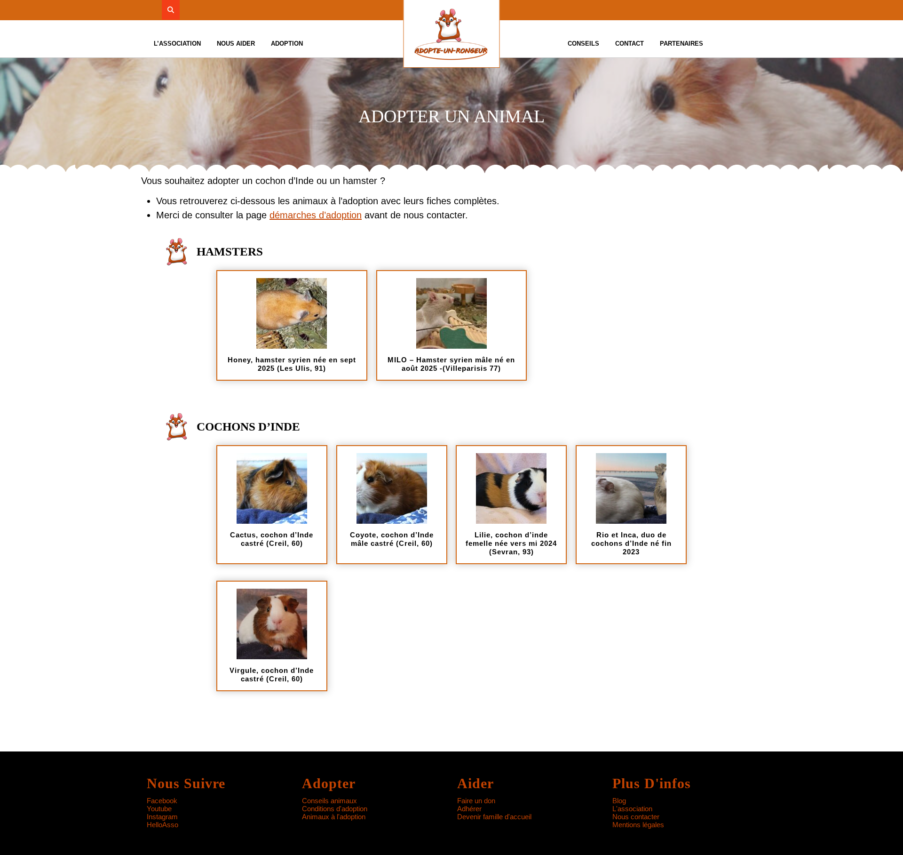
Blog (619, 801)
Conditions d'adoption (334, 809)
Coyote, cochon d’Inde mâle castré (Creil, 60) (392, 539)
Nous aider (236, 43)
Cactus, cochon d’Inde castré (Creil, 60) (271, 539)
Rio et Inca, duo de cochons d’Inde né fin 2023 (631, 543)
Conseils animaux (329, 801)
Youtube (159, 809)
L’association (177, 43)
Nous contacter (635, 817)
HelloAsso (162, 825)
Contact (629, 43)
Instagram (162, 817)
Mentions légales (638, 825)
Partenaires (681, 43)
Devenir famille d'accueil (494, 817)
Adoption (287, 43)
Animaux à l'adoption (333, 817)
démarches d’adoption (315, 215)
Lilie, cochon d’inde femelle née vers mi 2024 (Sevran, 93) (511, 543)
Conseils (583, 43)
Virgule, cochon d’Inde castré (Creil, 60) (272, 674)
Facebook (162, 801)
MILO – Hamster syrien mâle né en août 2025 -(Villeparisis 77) (451, 364)
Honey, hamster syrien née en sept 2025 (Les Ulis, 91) (292, 364)
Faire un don (476, 801)
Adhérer (469, 809)
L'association (632, 809)
